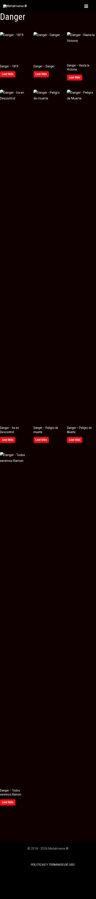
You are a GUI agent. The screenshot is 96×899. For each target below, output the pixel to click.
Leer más (7, 74)
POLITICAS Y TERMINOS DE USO (52, 864)
